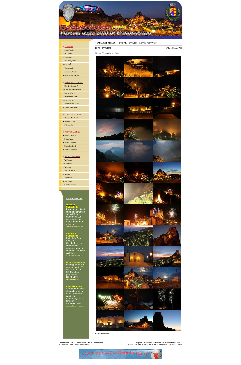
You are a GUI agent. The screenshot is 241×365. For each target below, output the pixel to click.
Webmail (67, 174)
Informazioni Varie (70, 97)
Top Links (68, 181)
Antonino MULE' (175, 343)
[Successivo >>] (106, 334)
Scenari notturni (70, 142)
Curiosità (67, 64)
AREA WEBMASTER (174, 48)
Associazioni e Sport (71, 75)
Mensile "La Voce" (71, 118)
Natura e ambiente (70, 150)
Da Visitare (68, 54)
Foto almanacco (70, 135)
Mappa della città (70, 107)
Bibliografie (68, 125)
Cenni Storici (69, 50)
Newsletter (68, 178)
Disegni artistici (70, 146)
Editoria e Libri (69, 121)
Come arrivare (69, 100)
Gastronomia (68, 68)
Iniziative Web (69, 93)
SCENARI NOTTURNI (128, 43)
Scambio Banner (70, 185)
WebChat (67, 167)
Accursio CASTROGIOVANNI (170, 345)
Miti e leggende (70, 61)
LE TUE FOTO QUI (147, 43)
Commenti (68, 164)
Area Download (69, 171)
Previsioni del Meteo (71, 104)
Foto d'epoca (68, 139)
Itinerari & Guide (70, 72)
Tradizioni (68, 57)
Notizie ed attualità (71, 86)
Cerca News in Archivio (72, 90)
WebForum (68, 160)
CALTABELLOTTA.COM (107, 43)
